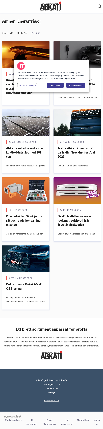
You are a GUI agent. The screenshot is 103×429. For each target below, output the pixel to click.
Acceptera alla (76, 85)
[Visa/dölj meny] (4, 6)
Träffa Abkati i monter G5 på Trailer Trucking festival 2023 (76, 152)
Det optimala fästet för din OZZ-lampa (24, 286)
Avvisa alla (55, 85)
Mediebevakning (13, 419)
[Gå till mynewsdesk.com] (13, 416)
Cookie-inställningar (27, 85)
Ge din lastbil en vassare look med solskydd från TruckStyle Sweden (74, 220)
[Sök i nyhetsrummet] (99, 6)
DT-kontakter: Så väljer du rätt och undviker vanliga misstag (24, 220)
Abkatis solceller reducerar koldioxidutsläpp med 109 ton (25, 152)
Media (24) (22, 33)
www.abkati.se (51, 400)
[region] (51, 76)
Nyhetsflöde (83, 419)
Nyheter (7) (7, 33)
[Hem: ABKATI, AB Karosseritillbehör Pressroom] (50, 6)
